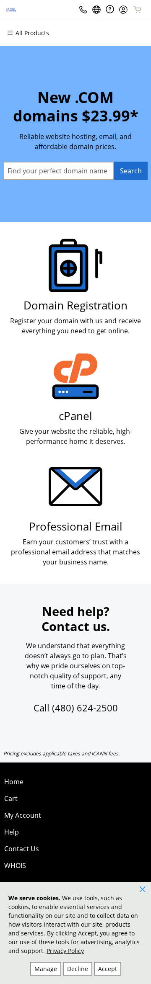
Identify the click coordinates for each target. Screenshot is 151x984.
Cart (11, 798)
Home (13, 781)
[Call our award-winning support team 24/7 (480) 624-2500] (110, 9)
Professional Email (75, 526)
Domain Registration (75, 305)
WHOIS (15, 865)
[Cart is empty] (137, 9)
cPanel (75, 416)
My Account (22, 815)
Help (11, 832)
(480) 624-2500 (85, 707)
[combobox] (58, 170)
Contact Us (21, 848)
